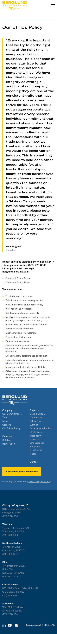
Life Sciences (37, 442)
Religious (35, 446)
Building (6, 440)
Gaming (34, 424)
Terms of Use (33, 482)
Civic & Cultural (38, 413)
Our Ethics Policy (11, 428)
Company (7, 410)
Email (44, 625)
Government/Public (40, 428)
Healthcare (36, 432)
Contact (34, 461)
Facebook (16, 625)
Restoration (8, 443)
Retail (33, 453)
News (5, 421)
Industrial (35, 439)
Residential (36, 450)
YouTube (9, 625)
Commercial (36, 417)
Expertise (7, 436)
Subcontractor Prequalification (21, 471)
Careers (6, 424)
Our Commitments (12, 413)
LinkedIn (4, 625)
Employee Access (33, 625)
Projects (34, 410)
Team (5, 417)
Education (35, 421)
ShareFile (51, 625)
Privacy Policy (45, 482)
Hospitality (36, 435)
